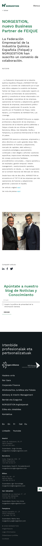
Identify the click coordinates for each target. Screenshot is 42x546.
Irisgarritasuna (7, 529)
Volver (6, 10)
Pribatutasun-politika (10, 535)
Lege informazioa (8, 532)
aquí (18, 187)
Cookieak (5, 539)
